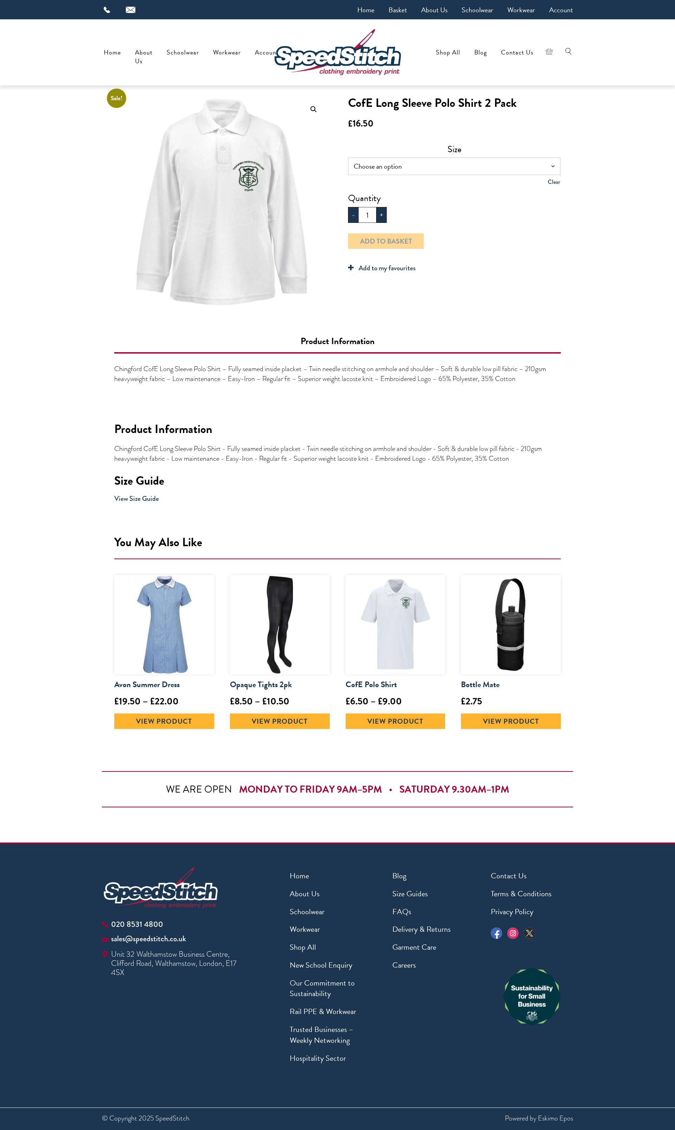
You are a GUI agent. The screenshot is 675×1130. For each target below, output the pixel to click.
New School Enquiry (321, 965)
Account (561, 10)
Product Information (338, 341)
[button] (313, 109)
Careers (404, 965)
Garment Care (414, 947)
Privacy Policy (512, 911)
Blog (480, 52)
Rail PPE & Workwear (323, 1011)
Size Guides (410, 893)
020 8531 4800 (137, 924)
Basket (397, 10)
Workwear (521, 10)
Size (455, 149)
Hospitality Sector (318, 1058)
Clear (554, 181)
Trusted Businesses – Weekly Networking (321, 1035)
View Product (164, 721)
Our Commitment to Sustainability (322, 988)
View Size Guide (136, 498)
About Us (434, 10)
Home (365, 10)
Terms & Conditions (521, 893)
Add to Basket (386, 241)
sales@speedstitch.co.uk (148, 938)
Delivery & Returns (421, 929)
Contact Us (517, 52)
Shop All (448, 52)
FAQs (401, 911)
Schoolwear (477, 10)
